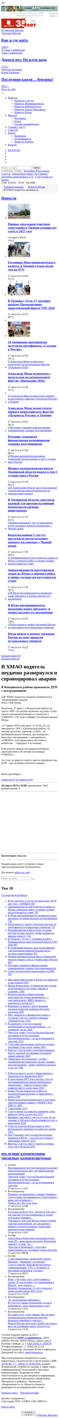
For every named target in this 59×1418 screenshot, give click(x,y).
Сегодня (6, 895)
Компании (20, 135)
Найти (36, 168)
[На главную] (21, 27)
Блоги (17, 121)
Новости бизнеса (23, 141)
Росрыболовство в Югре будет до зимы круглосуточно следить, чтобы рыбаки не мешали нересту (31, 933)
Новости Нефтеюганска (27, 106)
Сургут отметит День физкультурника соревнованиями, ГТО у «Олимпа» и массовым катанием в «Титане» (29, 1267)
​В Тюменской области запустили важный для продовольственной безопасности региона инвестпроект (31, 505)
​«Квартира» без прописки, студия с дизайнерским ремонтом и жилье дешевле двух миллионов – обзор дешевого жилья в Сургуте (32, 1063)
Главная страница (14, 187)
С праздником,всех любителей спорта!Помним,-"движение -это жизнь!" (29, 1260)
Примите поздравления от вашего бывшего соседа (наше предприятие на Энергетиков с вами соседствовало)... (33, 1197)
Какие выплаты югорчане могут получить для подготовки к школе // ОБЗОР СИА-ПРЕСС (31, 1102)
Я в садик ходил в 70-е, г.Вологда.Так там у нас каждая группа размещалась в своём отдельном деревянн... (32, 1214)
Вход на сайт (8, 89)
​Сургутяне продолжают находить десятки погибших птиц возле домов (31, 1046)
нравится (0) (8, 779)
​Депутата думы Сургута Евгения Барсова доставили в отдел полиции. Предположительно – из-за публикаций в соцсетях (31, 1037)
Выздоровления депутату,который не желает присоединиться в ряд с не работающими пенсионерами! (33, 1170)
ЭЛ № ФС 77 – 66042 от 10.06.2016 (20, 1363)
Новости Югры (23, 112)
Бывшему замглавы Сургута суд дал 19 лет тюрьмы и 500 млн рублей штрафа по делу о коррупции (32, 1120)
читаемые (10, 1158)
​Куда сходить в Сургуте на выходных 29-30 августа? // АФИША (32, 902)
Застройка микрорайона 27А (17, 176)
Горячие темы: (11, 171)
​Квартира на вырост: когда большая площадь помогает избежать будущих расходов (29, 1009)
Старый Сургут (16, 127)
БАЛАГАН (14, 150)
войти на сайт (22, 872)
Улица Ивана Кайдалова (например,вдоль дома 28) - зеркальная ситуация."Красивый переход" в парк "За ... (32, 1241)
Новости (13, 97)
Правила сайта (9, 1392)
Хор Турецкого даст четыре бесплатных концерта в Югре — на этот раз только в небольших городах (30, 1138)
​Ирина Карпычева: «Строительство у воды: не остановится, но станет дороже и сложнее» (32, 988)
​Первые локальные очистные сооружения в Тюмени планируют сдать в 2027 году (32, 227)
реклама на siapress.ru (53, 14)
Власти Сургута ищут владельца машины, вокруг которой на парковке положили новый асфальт (31, 1053)
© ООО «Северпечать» (28, 1337)
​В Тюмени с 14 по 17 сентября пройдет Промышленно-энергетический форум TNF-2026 (31, 304)
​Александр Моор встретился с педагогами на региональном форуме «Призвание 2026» (29, 377)
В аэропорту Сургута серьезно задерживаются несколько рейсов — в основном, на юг (29, 1026)
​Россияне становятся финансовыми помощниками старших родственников (29, 440)
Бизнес (12, 133)
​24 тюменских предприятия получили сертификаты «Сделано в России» (32, 345)
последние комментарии (23, 1153)
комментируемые (35, 1158)
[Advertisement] (29, 822)
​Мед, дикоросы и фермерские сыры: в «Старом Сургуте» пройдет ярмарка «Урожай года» (29, 1018)
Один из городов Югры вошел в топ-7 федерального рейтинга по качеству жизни (32, 1129)
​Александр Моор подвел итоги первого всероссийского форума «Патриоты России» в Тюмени (31, 411)
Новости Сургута (24, 100)
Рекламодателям (29, 1392)
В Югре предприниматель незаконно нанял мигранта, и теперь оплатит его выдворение (30, 609)
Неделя (15, 895)
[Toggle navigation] (2, 93)
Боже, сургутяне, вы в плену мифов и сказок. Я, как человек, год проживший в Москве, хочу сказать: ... (31, 1282)
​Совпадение (17, 1108)
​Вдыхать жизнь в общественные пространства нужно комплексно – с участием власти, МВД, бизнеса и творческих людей (28, 999)
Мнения (12, 115)
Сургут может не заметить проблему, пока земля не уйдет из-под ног (31, 1113)
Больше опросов (10, 658)
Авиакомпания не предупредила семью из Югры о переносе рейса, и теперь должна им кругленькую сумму (32, 575)
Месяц (23, 895)
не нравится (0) (24, 779)
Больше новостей (11, 655)
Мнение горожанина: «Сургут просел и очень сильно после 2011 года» (30, 1289)
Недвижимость (22, 138)
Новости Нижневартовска (29, 103)
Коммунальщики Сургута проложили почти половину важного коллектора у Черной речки (29, 540)
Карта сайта (8, 1406)
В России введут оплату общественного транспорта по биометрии (30, 1075)
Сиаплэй (13, 130)
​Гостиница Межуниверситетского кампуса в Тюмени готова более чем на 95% (31, 266)
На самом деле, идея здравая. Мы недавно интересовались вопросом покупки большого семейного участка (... (31, 1317)
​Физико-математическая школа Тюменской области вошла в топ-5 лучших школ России (32, 472)
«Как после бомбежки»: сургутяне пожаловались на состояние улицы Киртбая (32, 1248)
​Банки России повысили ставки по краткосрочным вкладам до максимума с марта (30, 1094)
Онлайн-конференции (26, 124)
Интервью (20, 118)
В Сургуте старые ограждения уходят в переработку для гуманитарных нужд (30, 1304)
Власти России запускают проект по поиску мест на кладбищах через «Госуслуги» (32, 1325)
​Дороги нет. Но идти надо (22, 1203)
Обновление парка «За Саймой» (30, 173)
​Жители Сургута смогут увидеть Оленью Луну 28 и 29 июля (31, 1145)
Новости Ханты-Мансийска (30, 109)
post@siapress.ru (34, 1352)
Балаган (12, 144)
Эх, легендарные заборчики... (24, 1300)
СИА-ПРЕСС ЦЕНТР (39, 1343)
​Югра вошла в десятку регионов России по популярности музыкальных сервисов (31, 637)
